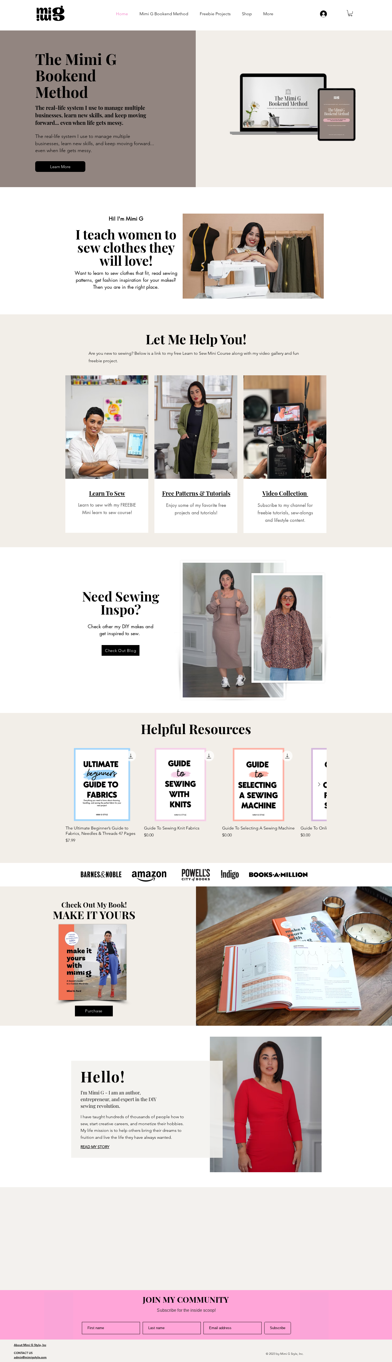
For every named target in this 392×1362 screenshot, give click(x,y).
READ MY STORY (95, 1146)
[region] (106, 454)
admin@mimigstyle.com (30, 1357)
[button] (350, 13)
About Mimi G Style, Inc (30, 1345)
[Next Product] (319, 784)
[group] (196, 796)
